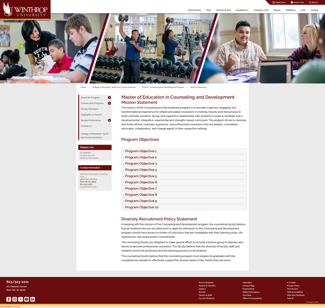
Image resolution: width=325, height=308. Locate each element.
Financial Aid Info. (87, 155)
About (276, 10)
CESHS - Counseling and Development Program (163, 87)
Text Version (292, 289)
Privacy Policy (293, 286)
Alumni (202, 292)
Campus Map (248, 286)
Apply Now (281, 2)
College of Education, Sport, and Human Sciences (114, 87)
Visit (208, 10)
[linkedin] (33, 300)
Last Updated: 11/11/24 (10, 307)
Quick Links (299, 2)
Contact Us (86, 126)
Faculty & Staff (205, 295)
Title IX (290, 298)
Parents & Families (207, 286)
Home (83, 87)
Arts (303, 10)
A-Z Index (291, 282)
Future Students (206, 282)
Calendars (247, 282)
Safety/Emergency (251, 292)
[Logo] (25, 10)
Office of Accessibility (252, 298)
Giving (314, 10)
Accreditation (85, 153)
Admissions (194, 10)
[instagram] (15, 300)
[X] (21, 300)
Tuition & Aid (223, 10)
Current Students (207, 298)
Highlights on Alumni (91, 114)
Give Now (247, 295)
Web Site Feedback (296, 295)
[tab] (184, 151)
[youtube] (27, 300)
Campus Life (261, 10)
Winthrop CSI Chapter (89, 158)
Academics (242, 10)
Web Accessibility (295, 292)
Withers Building (90, 179)
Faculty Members (89, 109)
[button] (141, 152)
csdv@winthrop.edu (88, 187)
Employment (248, 289)
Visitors (202, 289)
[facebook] (9, 300)
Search (315, 2)
